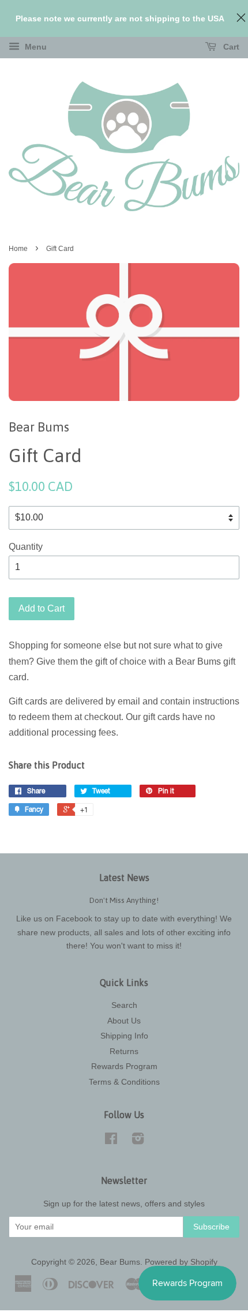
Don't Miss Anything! (124, 900)
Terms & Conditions (124, 1082)
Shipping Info (124, 1036)
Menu (34, 46)
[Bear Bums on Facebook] (111, 1141)
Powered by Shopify (181, 1262)
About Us (124, 1021)
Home (18, 249)
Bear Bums (120, 1262)
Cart (230, 46)
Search (124, 1005)
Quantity (26, 547)
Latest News (124, 877)
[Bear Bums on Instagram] (137, 1141)
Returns (124, 1051)
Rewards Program (124, 1066)
